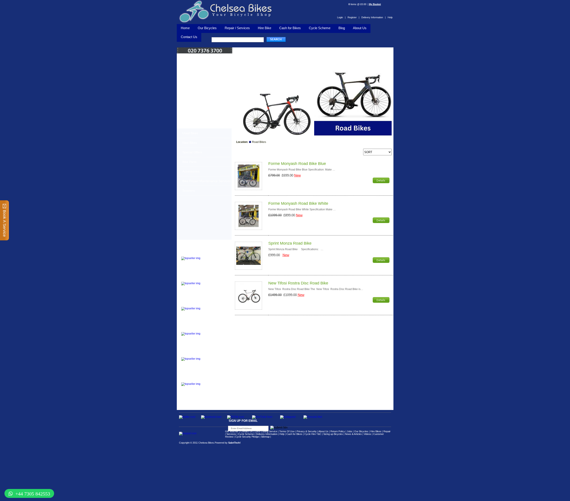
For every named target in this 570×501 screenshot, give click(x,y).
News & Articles (353, 434)
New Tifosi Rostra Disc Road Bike (298, 283)
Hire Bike (264, 28)
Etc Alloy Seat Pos (194, 354)
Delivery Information (266, 434)
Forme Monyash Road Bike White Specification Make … (302, 209)
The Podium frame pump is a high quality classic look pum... (215, 261)
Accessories (190, 171)
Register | (353, 17)
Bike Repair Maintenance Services (206, 181)
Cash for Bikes (290, 28)
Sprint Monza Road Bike (289, 243)
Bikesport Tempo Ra (195, 304)
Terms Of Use (287, 431)
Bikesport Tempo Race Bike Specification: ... (214, 309)
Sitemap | (266, 436)
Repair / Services (237, 28)
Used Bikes (190, 133)
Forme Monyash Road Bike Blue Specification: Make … (301, 169)
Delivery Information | (373, 17)
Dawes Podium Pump (196, 254)
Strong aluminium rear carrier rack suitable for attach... (214, 386)
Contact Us (246, 431)
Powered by (228, 442)
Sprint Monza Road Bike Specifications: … (295, 249)
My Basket (375, 4)
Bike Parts (189, 162)
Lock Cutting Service (266, 431)
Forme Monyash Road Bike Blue (297, 163)
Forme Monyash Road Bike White (298, 203)
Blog (341, 28)
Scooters (188, 190)
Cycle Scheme (319, 28)
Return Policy (337, 431)
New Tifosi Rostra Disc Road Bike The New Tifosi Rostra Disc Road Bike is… (315, 289)
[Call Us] (204, 52)
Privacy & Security (307, 431)
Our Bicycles (207, 28)
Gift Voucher (231, 431)
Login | (341, 17)
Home (185, 28)
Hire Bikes (375, 431)
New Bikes (189, 142)
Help (390, 17)
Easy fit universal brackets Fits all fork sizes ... (213, 336)
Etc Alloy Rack (191, 379)
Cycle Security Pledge (247, 436)
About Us (359, 28)
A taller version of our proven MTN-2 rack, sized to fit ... (213, 286)
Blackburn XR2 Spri (194, 279)
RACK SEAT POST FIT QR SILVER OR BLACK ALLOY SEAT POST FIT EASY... (215, 362)
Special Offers (192, 152)
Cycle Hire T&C (312, 434)
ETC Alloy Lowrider (194, 329)
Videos (367, 434)
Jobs (349, 431)
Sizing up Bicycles (333, 434)
